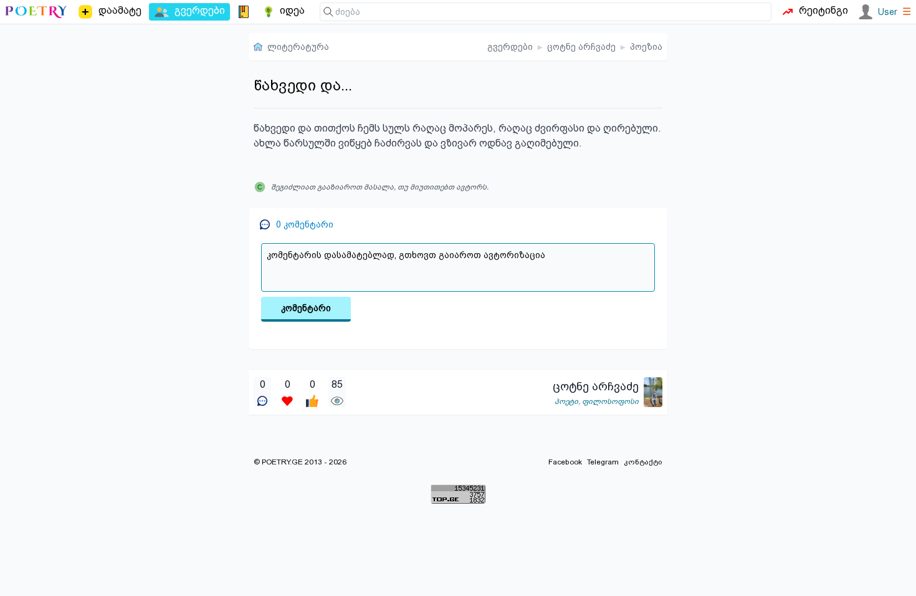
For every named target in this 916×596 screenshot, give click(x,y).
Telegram (603, 462)
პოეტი (566, 401)
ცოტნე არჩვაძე (581, 47)
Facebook (565, 462)
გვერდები (510, 47)
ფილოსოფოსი (610, 401)
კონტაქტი (643, 462)
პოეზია (646, 47)
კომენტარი (306, 308)
